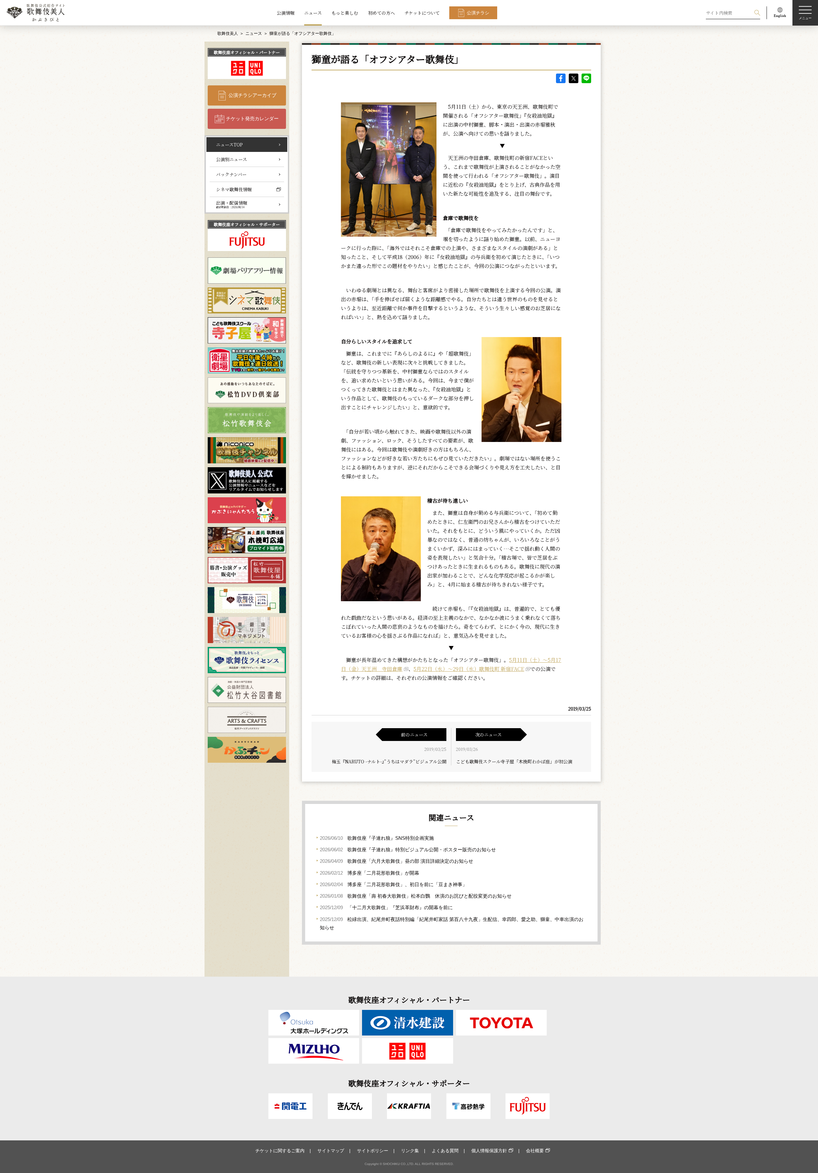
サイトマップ (330, 1150)
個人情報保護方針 (489, 1150)
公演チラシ (478, 12)
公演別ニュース (231, 159)
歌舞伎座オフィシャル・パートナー (247, 52)
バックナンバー (231, 174)
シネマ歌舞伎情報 (234, 189)
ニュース (313, 13)
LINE (586, 78)
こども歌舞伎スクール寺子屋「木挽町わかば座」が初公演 (514, 761)
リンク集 (410, 1150)
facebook (561, 78)
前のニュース (414, 734)
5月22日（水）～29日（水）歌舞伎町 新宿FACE (468, 669)
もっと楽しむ (344, 13)
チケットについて (422, 13)
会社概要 (535, 1150)
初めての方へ (381, 13)
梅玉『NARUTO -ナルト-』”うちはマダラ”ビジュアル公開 (389, 761)
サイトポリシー (372, 1150)
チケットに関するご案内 (280, 1150)
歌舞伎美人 (227, 33)
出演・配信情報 (231, 204)
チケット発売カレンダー (252, 118)
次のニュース (488, 734)
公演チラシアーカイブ (252, 95)
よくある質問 (445, 1150)
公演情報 (286, 13)
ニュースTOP (229, 144)
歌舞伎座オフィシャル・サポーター (247, 224)
